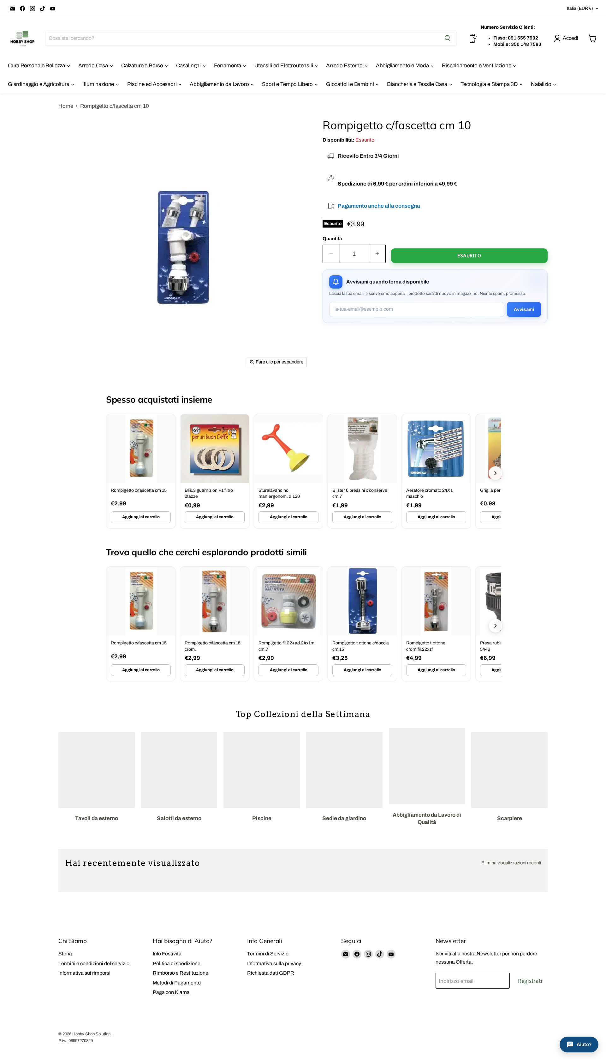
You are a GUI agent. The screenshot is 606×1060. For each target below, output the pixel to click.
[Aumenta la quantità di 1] (377, 254)
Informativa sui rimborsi (84, 973)
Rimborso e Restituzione (180, 973)
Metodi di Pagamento (177, 982)
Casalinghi (189, 66)
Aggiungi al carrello (141, 517)
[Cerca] (447, 38)
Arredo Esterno (345, 66)
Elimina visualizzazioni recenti (511, 862)
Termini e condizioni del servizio (93, 963)
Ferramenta (228, 66)
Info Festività (167, 953)
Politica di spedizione (176, 963)
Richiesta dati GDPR (270, 973)
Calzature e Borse (142, 66)
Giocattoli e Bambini (350, 84)
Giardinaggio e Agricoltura (39, 84)
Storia (65, 953)
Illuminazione (98, 84)
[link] (140, 471)
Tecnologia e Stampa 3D (489, 84)
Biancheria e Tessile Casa (418, 84)
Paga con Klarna (171, 992)
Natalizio (541, 84)
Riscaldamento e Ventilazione (477, 66)
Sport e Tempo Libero (288, 84)
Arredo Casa (93, 66)
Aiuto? (584, 1044)
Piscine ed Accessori (152, 84)
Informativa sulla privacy (274, 963)
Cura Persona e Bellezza (37, 66)
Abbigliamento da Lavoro (220, 84)
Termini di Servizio (267, 953)
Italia (580, 8)
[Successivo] (495, 473)
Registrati (530, 981)
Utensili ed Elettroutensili (284, 66)
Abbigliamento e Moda (403, 66)
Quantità (332, 238)
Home (65, 106)
